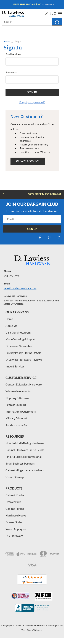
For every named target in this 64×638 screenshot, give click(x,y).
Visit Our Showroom (18, 332)
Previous (5, 634)
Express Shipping (16, 404)
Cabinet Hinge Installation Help (25, 470)
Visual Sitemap (15, 477)
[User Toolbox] (47, 13)
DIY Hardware (14, 535)
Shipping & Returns (17, 398)
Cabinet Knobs (15, 495)
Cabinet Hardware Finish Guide (25, 450)
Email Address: (14, 54)
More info (32, 4)
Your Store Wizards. (32, 630)
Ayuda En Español (16, 425)
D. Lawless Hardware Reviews (24, 359)
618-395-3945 (12, 275)
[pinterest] (49, 237)
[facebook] (40, 237)
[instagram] (58, 237)
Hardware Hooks (16, 515)
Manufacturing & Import (20, 339)
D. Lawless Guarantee (19, 346)
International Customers (21, 411)
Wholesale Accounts (18, 391)
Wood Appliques (16, 529)
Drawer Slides (14, 522)
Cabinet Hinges (15, 508)
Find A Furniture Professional (24, 456)
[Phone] (51, 13)
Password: (11, 72)
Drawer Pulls (13, 501)
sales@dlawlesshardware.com (20, 288)
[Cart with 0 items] (55, 13)
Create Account (27, 161)
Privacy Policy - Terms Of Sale (23, 352)
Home (9, 319)
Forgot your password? (32, 102)
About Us (11, 325)
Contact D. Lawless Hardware (24, 384)
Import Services (15, 366)
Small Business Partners (20, 463)
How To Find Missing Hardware (25, 443)
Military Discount (16, 418)
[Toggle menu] (59, 13)
